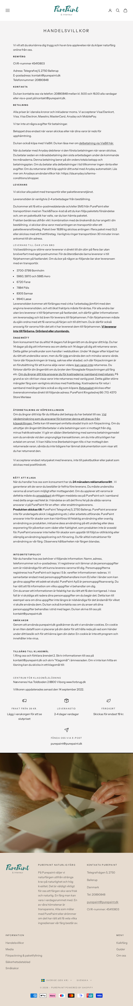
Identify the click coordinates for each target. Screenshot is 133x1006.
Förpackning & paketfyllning (24, 955)
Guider (120, 949)
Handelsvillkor (15, 943)
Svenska (82, 980)
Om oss (121, 955)
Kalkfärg (121, 943)
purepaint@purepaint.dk (102, 902)
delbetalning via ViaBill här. (96, 143)
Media (10, 949)
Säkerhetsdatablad (18, 962)
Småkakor (12, 968)
